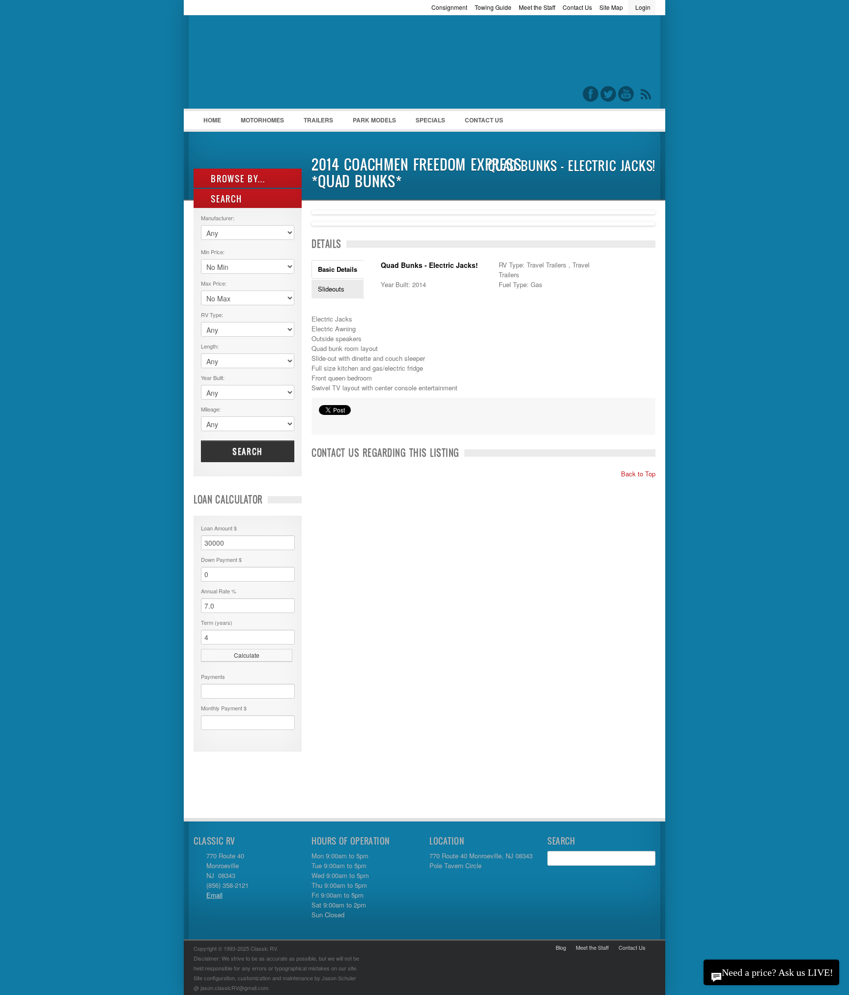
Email (214, 895)
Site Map (611, 7)
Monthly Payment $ (224, 708)
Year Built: (213, 377)
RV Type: (212, 315)
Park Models (374, 120)
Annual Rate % (218, 591)
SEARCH (225, 199)
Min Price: (213, 252)
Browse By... (236, 179)
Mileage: (211, 409)
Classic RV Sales (267, 64)
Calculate (246, 655)
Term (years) (216, 622)
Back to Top (637, 473)
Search (247, 451)
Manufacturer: (217, 218)
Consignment (449, 7)
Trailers (313, 122)
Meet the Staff (537, 7)
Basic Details (337, 269)
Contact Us (577, 7)
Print (324, 422)
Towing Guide (493, 7)
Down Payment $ (221, 559)
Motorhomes (257, 122)
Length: (210, 346)
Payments (213, 676)
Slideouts (331, 288)
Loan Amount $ (219, 528)
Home (212, 120)
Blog (561, 947)
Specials (430, 120)
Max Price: (213, 283)
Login (643, 7)
